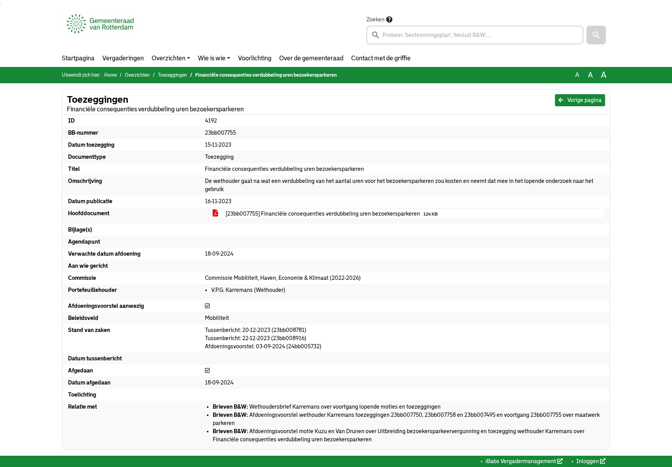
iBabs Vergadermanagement (520, 461)
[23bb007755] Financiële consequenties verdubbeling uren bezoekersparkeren (331, 214)
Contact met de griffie (381, 58)
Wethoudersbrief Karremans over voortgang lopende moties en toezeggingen (327, 407)
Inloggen (587, 461)
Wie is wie (212, 58)
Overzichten (169, 58)
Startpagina (78, 58)
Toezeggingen (172, 75)
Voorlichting (254, 58)
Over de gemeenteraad (311, 58)
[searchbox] (474, 35)
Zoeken (375, 19)
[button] (596, 35)
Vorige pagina (584, 100)
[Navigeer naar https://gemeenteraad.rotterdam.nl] (100, 29)
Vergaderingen (123, 58)
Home (110, 75)
